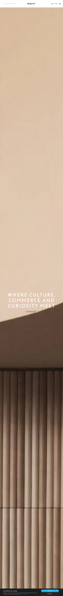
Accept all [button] (50, 590)
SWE (56, 3)
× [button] (61, 589)
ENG (52, 3)
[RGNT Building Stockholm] (31, 3)
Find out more (31, 311)
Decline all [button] (49, 593)
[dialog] (31, 592)
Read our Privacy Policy (24, 594)
